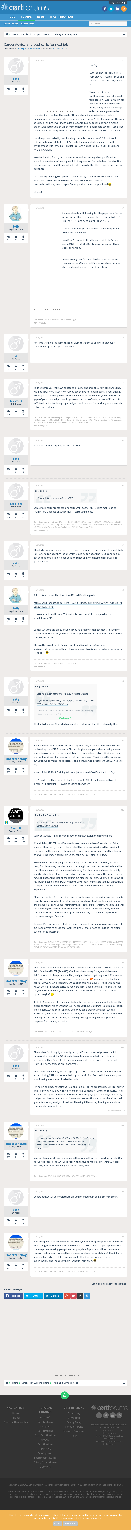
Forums (26, 17)
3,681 (8, 841)
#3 (123, 337)
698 (8, 240)
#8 (123, 590)
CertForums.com (109, 1444)
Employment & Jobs (45, 1457)
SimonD (16, 828)
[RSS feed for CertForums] (124, 8)
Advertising (74, 1413)
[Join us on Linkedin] (117, 8)
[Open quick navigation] (124, 34)
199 (23, 841)
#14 (122, 1125)
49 (23, 772)
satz (53, 48)
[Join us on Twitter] (111, 8)
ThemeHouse (109, 1432)
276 (8, 772)
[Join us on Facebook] (104, 8)
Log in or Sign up (118, 2)
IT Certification (61, 17)
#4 (123, 382)
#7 (123, 545)
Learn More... (70, 1523)
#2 (123, 208)
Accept (57, 1523)
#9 (123, 681)
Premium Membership (15, 1422)
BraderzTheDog (16, 759)
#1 (123, 60)
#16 (122, 1236)
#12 (122, 962)
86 (23, 240)
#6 (123, 485)
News (41, 17)
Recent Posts (27, 23)
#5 (123, 440)
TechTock (16, 401)
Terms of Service (74, 1426)
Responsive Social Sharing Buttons (108, 1441)
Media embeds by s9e (111, 1427)
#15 (122, 1191)
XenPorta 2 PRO (101, 1436)
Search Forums (11, 23)
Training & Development (28, 48)
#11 (122, 810)
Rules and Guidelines (74, 1431)
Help (74, 1435)
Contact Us (74, 1417)
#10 (122, 740)
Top (65, 1396)
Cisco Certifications (45, 1435)
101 (8, 414)
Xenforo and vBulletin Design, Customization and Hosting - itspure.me (92, 1484)
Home (11, 17)
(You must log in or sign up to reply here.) (109, 1283)
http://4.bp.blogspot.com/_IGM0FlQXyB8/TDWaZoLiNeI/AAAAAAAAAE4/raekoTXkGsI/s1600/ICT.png (65, 702)
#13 (122, 1047)
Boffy (15, 226)
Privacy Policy (73, 1422)
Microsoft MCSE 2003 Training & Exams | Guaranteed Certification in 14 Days (75, 772)
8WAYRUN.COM (109, 1439)
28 (8, 92)
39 (23, 414)
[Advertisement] (60, 85)
